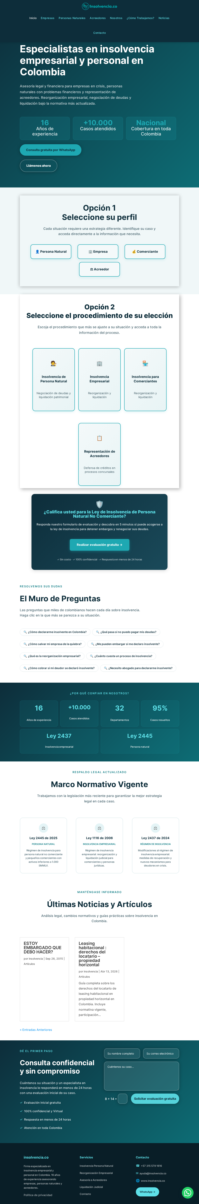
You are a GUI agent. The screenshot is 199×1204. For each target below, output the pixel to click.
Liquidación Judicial (91, 1186)
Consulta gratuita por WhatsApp (50, 150)
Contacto (99, 32)
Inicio (33, 18)
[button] (188, 1193)
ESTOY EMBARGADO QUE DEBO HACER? (42, 947)
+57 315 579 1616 (151, 1165)
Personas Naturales (72, 18)
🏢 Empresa (98, 251)
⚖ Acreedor (99, 269)
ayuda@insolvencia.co (153, 1173)
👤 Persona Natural (51, 251)
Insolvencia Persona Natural (96, 1165)
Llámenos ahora (38, 166)
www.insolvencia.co (153, 1180)
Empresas (47, 18)
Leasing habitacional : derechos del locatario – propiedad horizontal (92, 954)
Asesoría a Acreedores (93, 1179)
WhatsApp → (147, 1191)
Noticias (164, 18)
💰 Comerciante (145, 251)
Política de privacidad (38, 1195)
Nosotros (116, 18)
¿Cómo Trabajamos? (140, 18)
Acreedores (98, 18)
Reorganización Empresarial (96, 1172)
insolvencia (36, 958)
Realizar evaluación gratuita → (99, 545)
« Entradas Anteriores (36, 1030)
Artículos (29, 963)
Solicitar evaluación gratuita (155, 1099)
